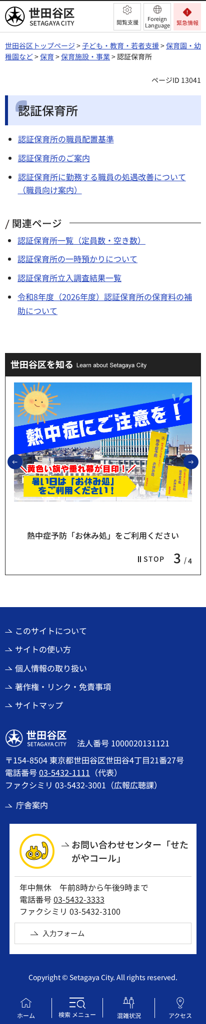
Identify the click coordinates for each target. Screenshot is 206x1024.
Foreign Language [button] (157, 21)
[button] (127, 16)
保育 (47, 56)
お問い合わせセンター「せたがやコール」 (130, 851)
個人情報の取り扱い (51, 668)
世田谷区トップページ (40, 45)
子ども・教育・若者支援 (120, 45)
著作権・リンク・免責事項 (63, 686)
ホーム (26, 1015)
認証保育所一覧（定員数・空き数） (82, 240)
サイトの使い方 (43, 649)
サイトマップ (39, 704)
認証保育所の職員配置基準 (66, 139)
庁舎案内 (32, 804)
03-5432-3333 (79, 899)
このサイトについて (51, 630)
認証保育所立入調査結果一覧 (70, 278)
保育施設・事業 (85, 56)
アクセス (180, 1015)
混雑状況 (129, 1015)
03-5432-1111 (64, 772)
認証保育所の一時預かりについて (78, 259)
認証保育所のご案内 (54, 158)
